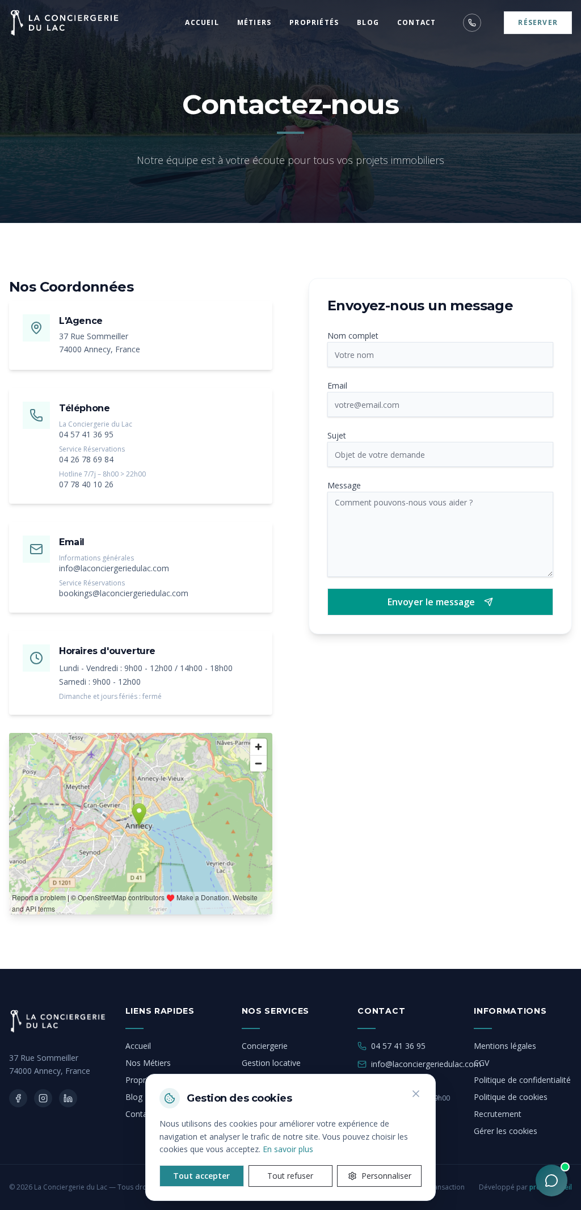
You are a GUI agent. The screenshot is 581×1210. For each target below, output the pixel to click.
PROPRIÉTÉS (314, 22)
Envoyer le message (431, 602)
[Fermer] (416, 1093)
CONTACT (416, 22)
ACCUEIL (201, 22)
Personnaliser (386, 1175)
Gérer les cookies (505, 1130)
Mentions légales (505, 1045)
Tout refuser (290, 1175)
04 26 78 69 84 (86, 459)
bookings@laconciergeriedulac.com (123, 593)
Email (337, 385)
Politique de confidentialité (522, 1079)
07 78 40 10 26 (86, 484)
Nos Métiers (148, 1062)
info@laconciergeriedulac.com (114, 568)
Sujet (336, 435)
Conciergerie (265, 1045)
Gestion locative (271, 1062)
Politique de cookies (511, 1096)
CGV (481, 1062)
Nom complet (352, 335)
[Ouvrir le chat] (551, 1180)
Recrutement (497, 1113)
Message (344, 485)
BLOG (368, 22)
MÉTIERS (254, 22)
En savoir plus (288, 1149)
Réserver (538, 22)
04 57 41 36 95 (86, 434)
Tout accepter (201, 1175)
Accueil (138, 1045)
